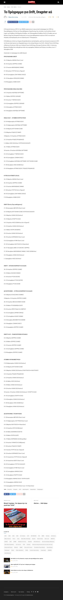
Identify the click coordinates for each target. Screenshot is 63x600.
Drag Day (10, 489)
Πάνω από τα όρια (28, 547)
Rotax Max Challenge (25, 538)
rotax (18, 538)
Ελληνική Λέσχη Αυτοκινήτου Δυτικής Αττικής (42, 544)
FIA (39, 535)
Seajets (33, 538)
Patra (14, 538)
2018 (9, 535)
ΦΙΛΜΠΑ (49, 550)
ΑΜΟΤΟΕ (53, 538)
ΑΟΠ (11, 541)
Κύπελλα (19, 7)
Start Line (47, 538)
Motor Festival (8, 538)
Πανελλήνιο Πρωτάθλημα (39, 547)
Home (5, 7)
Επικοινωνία (13, 591)
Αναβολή (30, 541)
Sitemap (28, 591)
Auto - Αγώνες (14, 7)
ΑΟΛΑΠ (6, 541)
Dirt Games (22, 535)
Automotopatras (10, 595)
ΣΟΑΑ (26, 550)
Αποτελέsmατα (37, 541)
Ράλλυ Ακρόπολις (19, 550)
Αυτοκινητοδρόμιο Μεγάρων (48, 541)
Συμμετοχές (43, 550)
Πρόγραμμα (40, 489)
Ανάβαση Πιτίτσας (22, 541)
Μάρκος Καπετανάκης (13, 17)
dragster (15, 489)
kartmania (53, 535)
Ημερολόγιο (33, 489)
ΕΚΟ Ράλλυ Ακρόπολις (9, 544)
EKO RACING (33, 535)
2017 (5, 535)
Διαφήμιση (6, 591)
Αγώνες (8, 7)
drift (20, 489)
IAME (43, 535)
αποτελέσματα (8, 553)
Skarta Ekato (40, 538)
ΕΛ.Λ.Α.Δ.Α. (18, 544)
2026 (17, 535)
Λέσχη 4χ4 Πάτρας (8, 547)
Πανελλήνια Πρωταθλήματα (39, 17)
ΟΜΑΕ (21, 547)
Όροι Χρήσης (21, 591)
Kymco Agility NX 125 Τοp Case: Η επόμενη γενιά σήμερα (23, 564)
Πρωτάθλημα (49, 547)
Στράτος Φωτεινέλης (34, 550)
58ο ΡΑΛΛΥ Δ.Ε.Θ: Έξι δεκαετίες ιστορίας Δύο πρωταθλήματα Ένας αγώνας (27, 558)
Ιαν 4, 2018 (24, 17)
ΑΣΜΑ (15, 541)
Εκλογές (28, 544)
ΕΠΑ (24, 544)
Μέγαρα (16, 547)
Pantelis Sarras (30, 595)
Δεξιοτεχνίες (26, 489)
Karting (47, 535)
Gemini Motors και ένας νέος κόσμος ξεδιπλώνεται (22, 570)
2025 (13, 535)
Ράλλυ (12, 550)
